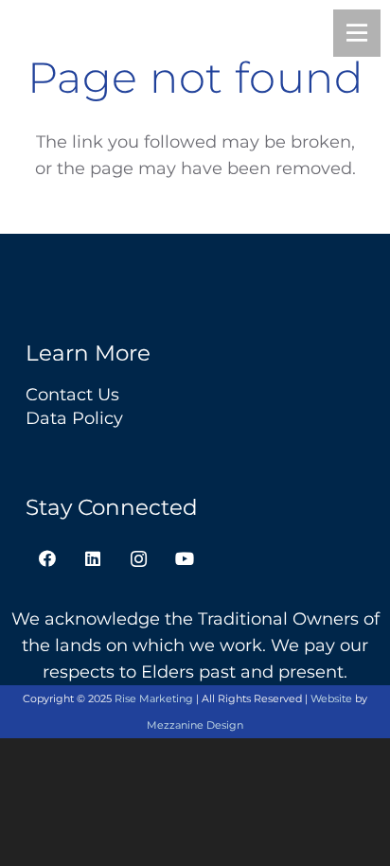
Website (331, 698)
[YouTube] (185, 559)
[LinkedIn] (93, 559)
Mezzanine (195, 725)
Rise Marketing (154, 698)
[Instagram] (138, 559)
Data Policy (74, 418)
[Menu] (357, 33)
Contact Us (72, 394)
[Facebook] (47, 559)
